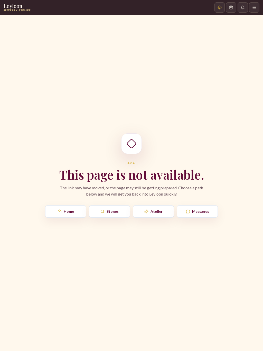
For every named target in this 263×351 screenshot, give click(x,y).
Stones (113, 211)
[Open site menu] (254, 7)
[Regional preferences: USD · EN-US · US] (219, 7)
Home (69, 211)
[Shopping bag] (231, 7)
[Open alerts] (243, 7)
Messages (200, 211)
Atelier (157, 211)
